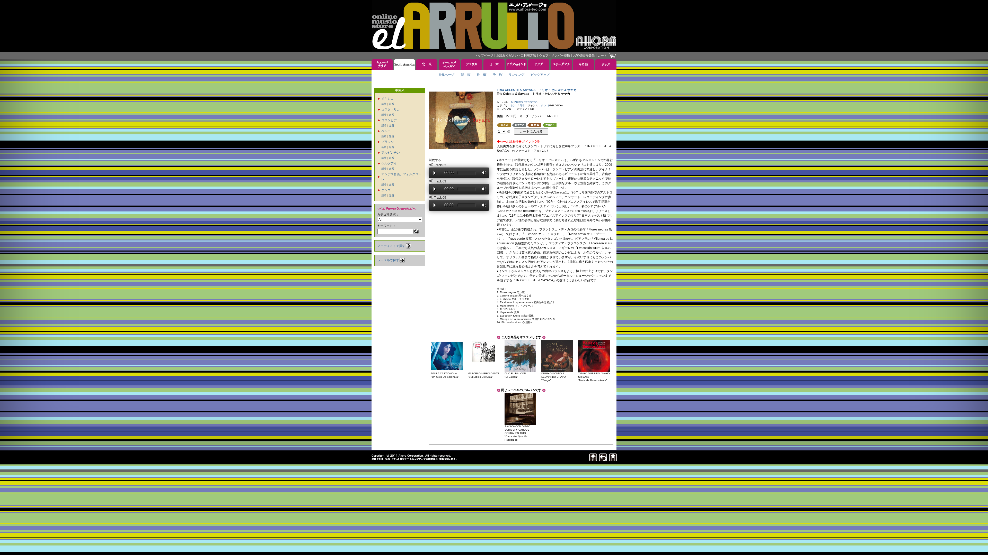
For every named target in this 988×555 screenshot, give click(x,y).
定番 (391, 104)
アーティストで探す (391, 246)
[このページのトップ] (593, 460)
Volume (482, 172)
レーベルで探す (388, 260)
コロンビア (389, 120)
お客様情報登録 (584, 55)
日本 (522, 105)
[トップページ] (613, 460)
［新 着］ (465, 75)
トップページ (484, 55)
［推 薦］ (481, 75)
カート (602, 55)
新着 (383, 104)
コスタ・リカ (390, 109)
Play (435, 173)
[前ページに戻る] (603, 460)
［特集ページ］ (446, 75)
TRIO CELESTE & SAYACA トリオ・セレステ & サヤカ (537, 90)
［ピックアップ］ (540, 75)
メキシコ (387, 98)
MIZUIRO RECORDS (524, 102)
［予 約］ (497, 75)
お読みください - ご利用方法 (516, 55)
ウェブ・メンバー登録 (554, 55)
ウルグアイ (389, 163)
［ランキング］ (516, 75)
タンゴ (386, 190)
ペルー (386, 131)
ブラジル (387, 142)
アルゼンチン (390, 152)
